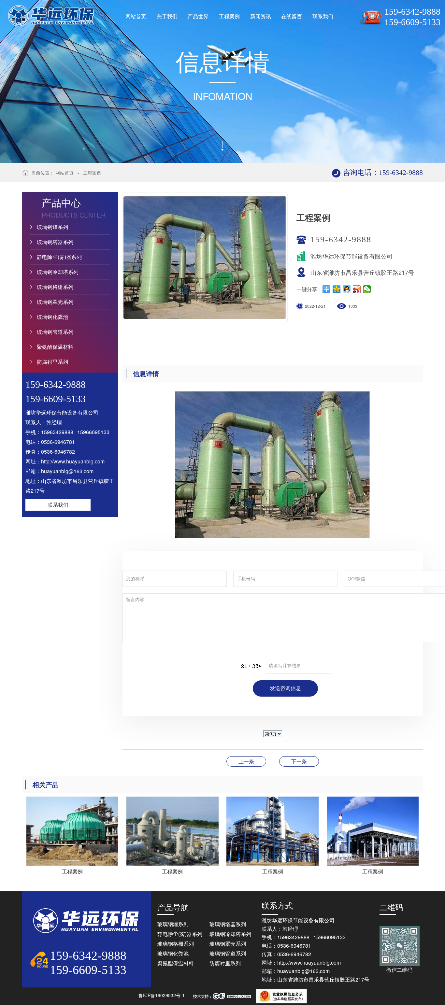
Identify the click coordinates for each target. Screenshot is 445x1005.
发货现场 (299, 761)
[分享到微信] (367, 289)
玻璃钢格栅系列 (55, 286)
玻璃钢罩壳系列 (55, 301)
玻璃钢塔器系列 (55, 242)
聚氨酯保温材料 (55, 346)
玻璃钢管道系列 (55, 331)
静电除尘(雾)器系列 (59, 257)
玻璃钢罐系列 (52, 227)
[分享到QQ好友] (347, 289)
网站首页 (64, 172)
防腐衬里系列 (52, 361)
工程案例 (92, 172)
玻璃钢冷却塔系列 (58, 272)
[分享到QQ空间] (337, 289)
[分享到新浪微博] (357, 289)
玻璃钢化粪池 (52, 316)
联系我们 (58, 504)
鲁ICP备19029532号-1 (161, 995)
